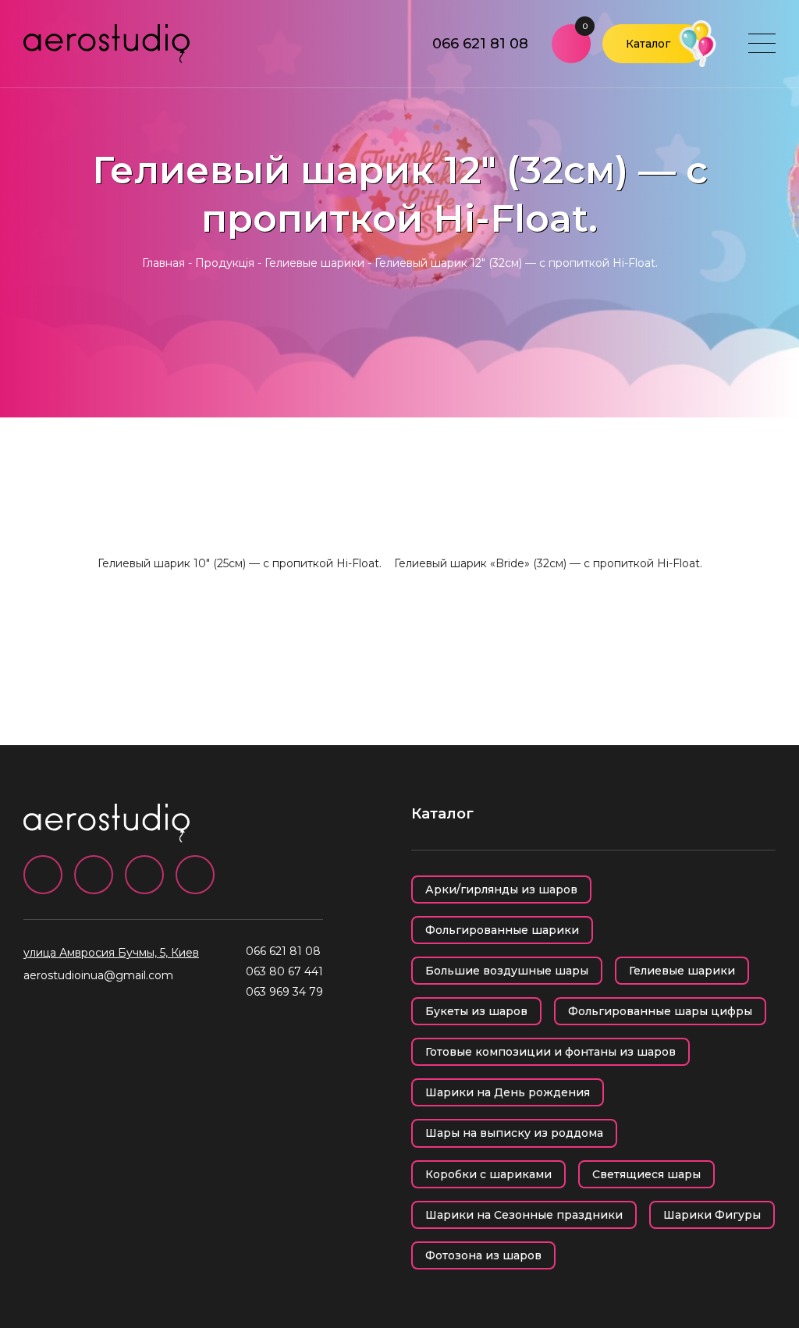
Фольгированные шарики (502, 930)
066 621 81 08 (480, 43)
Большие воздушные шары (506, 971)
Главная (163, 263)
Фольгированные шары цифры (660, 1011)
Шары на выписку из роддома (514, 1133)
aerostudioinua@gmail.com (98, 975)
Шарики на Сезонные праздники (524, 1215)
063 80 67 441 (284, 971)
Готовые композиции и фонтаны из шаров (550, 1052)
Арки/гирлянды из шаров (501, 889)
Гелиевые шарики (314, 263)
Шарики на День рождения (507, 1092)
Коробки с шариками (488, 1174)
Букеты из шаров (476, 1011)
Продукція (224, 263)
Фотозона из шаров (483, 1255)
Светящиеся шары (646, 1174)
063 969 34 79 (284, 991)
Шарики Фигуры (712, 1215)
